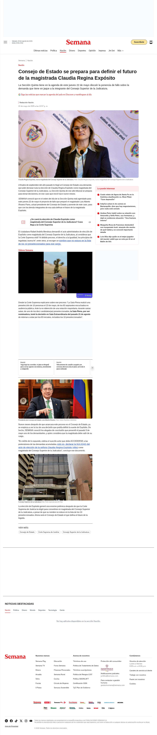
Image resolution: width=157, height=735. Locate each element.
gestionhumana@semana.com (113, 685)
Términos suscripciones (82, 670)
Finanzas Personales (62, 670)
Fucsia (38, 683)
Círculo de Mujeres (61, 683)
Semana (21, 60)
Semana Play (41, 661)
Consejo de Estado (27, 532)
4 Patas (38, 688)
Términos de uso (79, 661)
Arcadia (38, 674)
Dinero (38, 670)
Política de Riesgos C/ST (82, 674)
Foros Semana (59, 666)
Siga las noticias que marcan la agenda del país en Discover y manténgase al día (56, 95)
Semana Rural (59, 674)
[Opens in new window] (11, 720)
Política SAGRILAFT (81, 679)
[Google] (6, 720)
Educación (58, 661)
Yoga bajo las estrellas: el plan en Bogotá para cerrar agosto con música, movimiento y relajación (35, 367)
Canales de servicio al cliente (141, 670)
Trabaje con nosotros (138, 675)
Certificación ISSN (80, 683)
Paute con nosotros (137, 679)
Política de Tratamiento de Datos (85, 666)
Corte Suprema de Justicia (48, 532)
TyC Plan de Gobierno (81, 688)
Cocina (56, 679)
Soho (38, 679)
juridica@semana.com (109, 676)
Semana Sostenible (61, 688)
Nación (30, 60)
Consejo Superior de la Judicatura (76, 532)
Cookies (133, 684)
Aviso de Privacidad (14, 726)
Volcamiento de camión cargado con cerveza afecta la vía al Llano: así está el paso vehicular (71, 367)
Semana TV (40, 666)
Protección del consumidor (111, 661)
